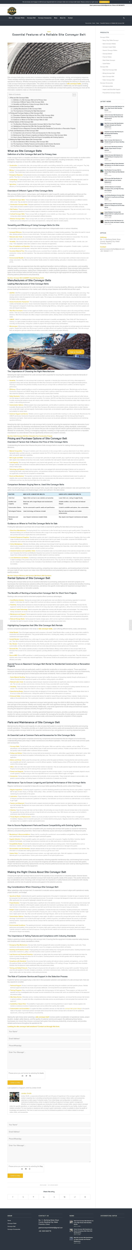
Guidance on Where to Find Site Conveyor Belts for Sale (30, 120)
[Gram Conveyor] (12, 11)
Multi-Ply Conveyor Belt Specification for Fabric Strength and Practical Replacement (114, 125)
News (49, 31)
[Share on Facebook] (13, 1196)
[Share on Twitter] (23, 1196)
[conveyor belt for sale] (49, 58)
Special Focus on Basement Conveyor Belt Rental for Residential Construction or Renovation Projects (44, 128)
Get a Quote (75, 351)
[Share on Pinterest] (33, 1196)
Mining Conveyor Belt (109, 73)
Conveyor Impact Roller (109, 47)
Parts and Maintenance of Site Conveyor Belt (24, 131)
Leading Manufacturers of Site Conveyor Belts (27, 109)
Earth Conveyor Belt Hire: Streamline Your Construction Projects (33, 436)
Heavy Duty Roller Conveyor (110, 40)
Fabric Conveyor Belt (108, 80)
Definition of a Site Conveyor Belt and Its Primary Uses (30, 100)
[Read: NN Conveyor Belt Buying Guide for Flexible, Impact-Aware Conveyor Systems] (102, 147)
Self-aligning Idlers (108, 86)
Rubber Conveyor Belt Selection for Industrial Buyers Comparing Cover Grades (114, 156)
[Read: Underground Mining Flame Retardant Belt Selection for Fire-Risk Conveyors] (102, 164)
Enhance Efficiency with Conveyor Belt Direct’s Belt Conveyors (32, 575)
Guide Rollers (106, 63)
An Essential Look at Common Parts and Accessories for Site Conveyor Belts (36, 133)
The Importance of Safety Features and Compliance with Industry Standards (36, 144)
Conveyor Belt (104, 67)
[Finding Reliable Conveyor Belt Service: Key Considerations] (130, 625)
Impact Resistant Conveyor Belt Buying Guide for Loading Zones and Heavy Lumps (114, 213)
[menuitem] (11, 17)
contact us (88, 2)
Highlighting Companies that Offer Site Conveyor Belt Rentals (32, 126)
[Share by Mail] (85, 1196)
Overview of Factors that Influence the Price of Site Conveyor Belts (33, 115)
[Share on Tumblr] (54, 1196)
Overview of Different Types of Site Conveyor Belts (28, 102)
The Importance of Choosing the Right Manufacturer (29, 111)
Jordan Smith (54, 1185)
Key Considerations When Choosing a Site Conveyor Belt (30, 142)
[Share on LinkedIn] (44, 1196)
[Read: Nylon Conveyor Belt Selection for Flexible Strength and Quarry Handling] (102, 141)
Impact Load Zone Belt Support (111, 89)
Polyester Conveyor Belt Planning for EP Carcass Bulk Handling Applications (114, 133)
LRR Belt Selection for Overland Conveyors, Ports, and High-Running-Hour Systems (114, 188)
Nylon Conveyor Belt (108, 76)
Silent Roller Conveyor (109, 60)
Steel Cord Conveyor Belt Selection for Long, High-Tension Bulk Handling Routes (114, 108)
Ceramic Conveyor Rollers (110, 50)
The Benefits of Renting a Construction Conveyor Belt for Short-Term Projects (37, 124)
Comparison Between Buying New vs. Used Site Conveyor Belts (32, 117)
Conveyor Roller (104, 37)
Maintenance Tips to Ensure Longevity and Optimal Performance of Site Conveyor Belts (40, 135)
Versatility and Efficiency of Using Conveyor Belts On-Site (30, 104)
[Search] (123, 17)
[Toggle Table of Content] (73, 94)
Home (9, 1220)
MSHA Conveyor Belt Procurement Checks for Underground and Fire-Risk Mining (114, 205)
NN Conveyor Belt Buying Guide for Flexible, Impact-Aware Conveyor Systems (114, 148)
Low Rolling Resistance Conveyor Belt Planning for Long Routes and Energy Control (114, 197)
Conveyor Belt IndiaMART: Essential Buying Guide (29, 278)
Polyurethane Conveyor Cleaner (111, 93)
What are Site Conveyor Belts (19, 98)
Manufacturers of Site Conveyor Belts (22, 106)
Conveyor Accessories (106, 83)
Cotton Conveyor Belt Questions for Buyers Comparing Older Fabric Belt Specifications (114, 116)
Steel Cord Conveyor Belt (110, 70)
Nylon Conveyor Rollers (109, 44)
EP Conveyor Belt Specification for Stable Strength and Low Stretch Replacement (113, 180)
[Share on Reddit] (75, 1196)
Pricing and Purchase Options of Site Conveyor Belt (26, 113)
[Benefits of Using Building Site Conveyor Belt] (1, 625)
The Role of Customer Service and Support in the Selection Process (34, 146)
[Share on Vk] (64, 1196)
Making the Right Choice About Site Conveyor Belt (26, 139)
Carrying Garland (107, 53)
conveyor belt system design (73, 1008)
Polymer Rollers (107, 57)
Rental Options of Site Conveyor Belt (21, 122)
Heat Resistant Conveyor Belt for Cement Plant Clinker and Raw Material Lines (114, 171)
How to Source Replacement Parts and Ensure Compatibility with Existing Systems (38, 137)
